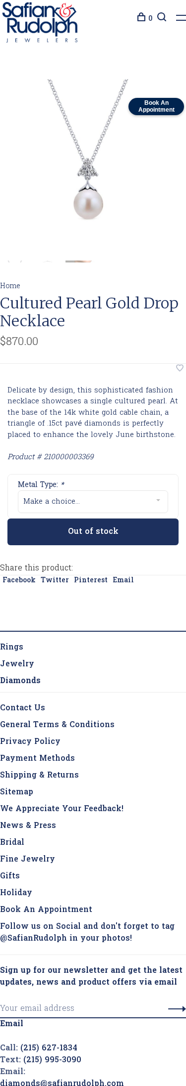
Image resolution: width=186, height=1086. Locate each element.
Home (10, 288)
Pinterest (91, 582)
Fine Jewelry (27, 862)
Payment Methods (37, 761)
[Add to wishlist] (180, 371)
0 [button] (150, 19)
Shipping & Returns (39, 777)
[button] (174, 1011)
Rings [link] (11, 649)
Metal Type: (41, 487)
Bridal (12, 845)
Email (123, 582)
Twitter (55, 582)
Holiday (16, 895)
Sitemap (16, 794)
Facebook (19, 582)
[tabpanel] (88, 169)
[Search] (160, 19)
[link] (20, 683)
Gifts (10, 878)
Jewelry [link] (17, 666)
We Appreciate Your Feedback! (62, 811)
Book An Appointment (46, 912)
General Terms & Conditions (57, 727)
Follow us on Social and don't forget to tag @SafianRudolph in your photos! (87, 935)
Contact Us (22, 710)
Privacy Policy (30, 744)
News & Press (28, 828)
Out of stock (93, 534)
